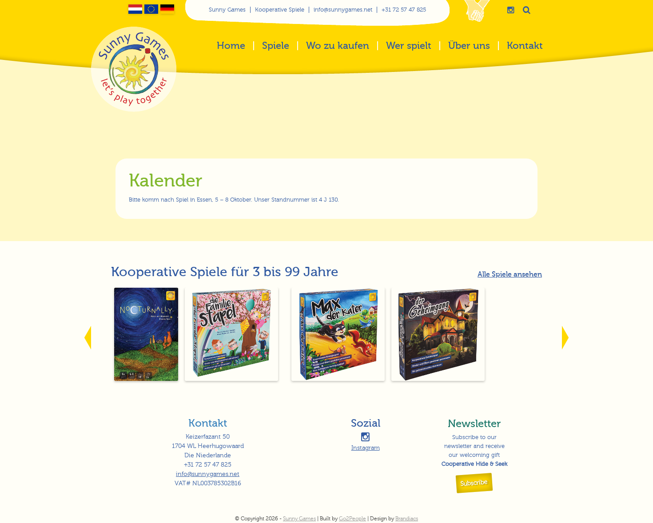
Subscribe (474, 483)
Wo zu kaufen (337, 46)
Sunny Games (227, 10)
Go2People (352, 518)
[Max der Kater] (338, 379)
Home (231, 46)
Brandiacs (406, 518)
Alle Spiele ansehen (510, 274)
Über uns (469, 46)
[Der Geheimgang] (438, 379)
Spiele (275, 46)
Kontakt (525, 46)
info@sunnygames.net (343, 10)
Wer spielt (408, 46)
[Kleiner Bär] (285, 379)
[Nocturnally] (146, 379)
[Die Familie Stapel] (232, 379)
